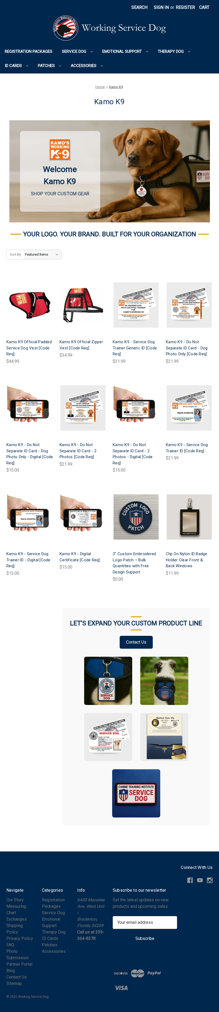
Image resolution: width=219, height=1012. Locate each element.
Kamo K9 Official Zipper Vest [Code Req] (81, 344)
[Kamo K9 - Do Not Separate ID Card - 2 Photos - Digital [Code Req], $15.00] (136, 408)
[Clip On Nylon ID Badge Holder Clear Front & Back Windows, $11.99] (189, 517)
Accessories (84, 65)
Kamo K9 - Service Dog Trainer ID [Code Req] (187, 447)
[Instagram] (210, 880)
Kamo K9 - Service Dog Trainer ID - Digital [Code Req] (28, 559)
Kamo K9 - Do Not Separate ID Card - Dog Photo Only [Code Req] (187, 347)
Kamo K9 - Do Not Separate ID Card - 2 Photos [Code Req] (78, 450)
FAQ (10, 944)
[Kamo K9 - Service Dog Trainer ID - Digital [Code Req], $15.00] (29, 517)
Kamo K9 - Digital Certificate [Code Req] (80, 556)
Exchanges (16, 919)
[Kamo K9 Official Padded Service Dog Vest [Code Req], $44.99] (29, 305)
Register (185, 7)
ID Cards (14, 65)
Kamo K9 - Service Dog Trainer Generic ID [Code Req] (135, 347)
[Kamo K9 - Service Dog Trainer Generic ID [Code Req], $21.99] (136, 305)
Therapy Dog (171, 51)
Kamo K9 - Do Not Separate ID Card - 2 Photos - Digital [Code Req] (133, 453)
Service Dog (74, 51)
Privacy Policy (19, 938)
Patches (47, 65)
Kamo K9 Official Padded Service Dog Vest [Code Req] (29, 347)
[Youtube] (200, 880)
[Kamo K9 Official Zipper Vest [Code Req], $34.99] (82, 305)
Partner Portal (19, 964)
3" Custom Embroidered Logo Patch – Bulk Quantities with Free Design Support (134, 562)
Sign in (161, 7)
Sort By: (16, 254)
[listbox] (42, 254)
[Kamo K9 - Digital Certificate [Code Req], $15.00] (82, 517)
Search (139, 7)
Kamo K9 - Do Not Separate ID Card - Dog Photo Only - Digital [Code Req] (29, 453)
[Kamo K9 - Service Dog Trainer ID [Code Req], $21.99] (189, 408)
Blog (10, 970)
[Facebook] (190, 880)
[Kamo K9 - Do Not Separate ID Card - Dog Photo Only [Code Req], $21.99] (189, 305)
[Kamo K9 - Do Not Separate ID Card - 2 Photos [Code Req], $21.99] (82, 408)
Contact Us (136, 642)
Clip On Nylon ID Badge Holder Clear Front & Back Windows (186, 559)
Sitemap (14, 983)
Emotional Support (122, 51)
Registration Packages (28, 51)
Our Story (15, 899)
